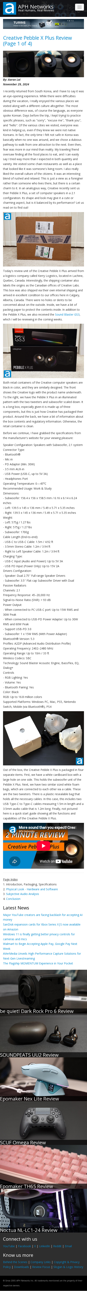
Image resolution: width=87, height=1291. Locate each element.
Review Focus (41, 1267)
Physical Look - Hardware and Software (32, 889)
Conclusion (13, 899)
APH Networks (35, 6)
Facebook (24, 1246)
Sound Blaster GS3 (67, 314)
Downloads (21, 1267)
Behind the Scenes (15, 1262)
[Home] (9, 8)
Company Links (41, 1262)
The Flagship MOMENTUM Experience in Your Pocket (38, 963)
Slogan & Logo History (68, 1267)
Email (68, 1246)
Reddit (57, 1246)
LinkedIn (44, 1246)
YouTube (9, 1246)
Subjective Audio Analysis (22, 894)
